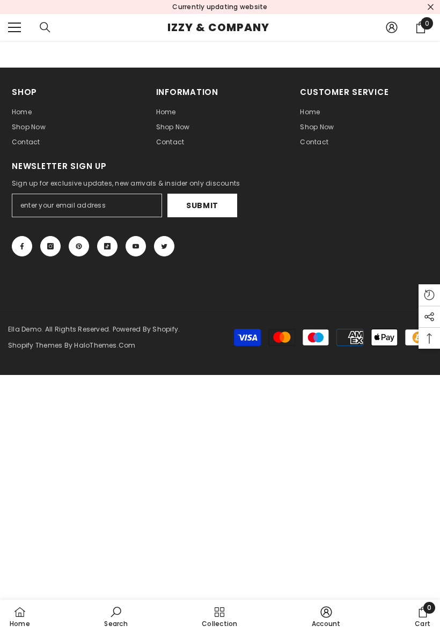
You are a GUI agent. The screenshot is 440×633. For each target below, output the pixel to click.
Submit (202, 205)
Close (431, 7)
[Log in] (392, 27)
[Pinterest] (79, 246)
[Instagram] (50, 246)
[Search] (45, 27)
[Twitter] (164, 246)
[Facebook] (22, 246)
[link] (115, 616)
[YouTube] (136, 246)
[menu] (14, 27)
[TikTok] (107, 246)
